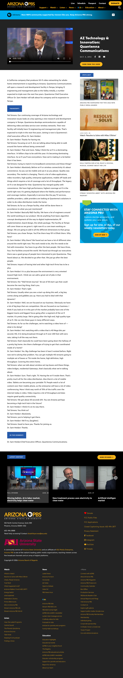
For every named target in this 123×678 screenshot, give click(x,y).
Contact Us (84, 605)
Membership (85, 617)
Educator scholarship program (52, 658)
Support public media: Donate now (92, 611)
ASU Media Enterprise (64, 550)
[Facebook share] (96, 57)
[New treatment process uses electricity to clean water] (73, 467)
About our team (47, 668)
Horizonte (45, 580)
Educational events (48, 643)
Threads (89, 549)
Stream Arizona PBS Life (12, 608)
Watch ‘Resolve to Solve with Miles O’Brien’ (98, 135)
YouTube (90, 544)
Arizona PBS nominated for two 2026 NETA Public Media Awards (97, 104)
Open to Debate (47, 586)
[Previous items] (7, 478)
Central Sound (9, 625)
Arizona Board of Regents (28, 560)
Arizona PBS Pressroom (88, 583)
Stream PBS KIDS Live (49, 607)
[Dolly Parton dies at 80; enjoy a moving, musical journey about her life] (99, 140)
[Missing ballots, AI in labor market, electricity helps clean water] (28, 467)
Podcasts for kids (48, 622)
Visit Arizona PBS (86, 602)
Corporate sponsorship (88, 624)
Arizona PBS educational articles (53, 652)
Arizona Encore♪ (9, 632)
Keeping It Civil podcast (12, 638)
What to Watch (9, 574)
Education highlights (49, 640)
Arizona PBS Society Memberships (92, 614)
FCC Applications (91, 522)
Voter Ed (45, 589)
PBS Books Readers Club (89, 596)
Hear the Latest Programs (13, 622)
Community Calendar (88, 586)
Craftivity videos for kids (50, 619)
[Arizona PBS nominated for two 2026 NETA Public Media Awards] (99, 80)
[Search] (119, 8)
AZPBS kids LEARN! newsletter (52, 613)
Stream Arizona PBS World (13, 611)
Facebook (89, 535)
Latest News (46, 574)
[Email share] (105, 57)
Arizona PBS (8, 553)
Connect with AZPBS (87, 574)
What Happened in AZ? (12, 586)
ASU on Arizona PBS (11, 605)
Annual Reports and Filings (89, 599)
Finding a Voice (9, 641)
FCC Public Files (90, 518)
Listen (6, 618)
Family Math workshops (50, 629)
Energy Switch (9, 592)
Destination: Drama (10, 599)
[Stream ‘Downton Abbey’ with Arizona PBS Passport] (99, 170)
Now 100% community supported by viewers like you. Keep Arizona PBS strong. (57, 15)
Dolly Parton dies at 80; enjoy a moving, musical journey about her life (97, 164)
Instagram (90, 540)
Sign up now (100, 235)
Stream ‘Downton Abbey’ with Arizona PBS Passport (97, 194)
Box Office (84, 589)
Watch (6, 569)
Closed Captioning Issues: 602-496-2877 (100, 526)
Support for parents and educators (53, 662)
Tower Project (85, 630)
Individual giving (86, 621)
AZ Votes (45, 583)
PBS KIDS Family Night (49, 610)
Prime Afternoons (10, 602)
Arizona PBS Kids (47, 604)
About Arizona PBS (87, 577)
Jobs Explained (9, 596)
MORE (106, 457)
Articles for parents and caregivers (53, 626)
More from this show (91, 64)
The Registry (46, 649)
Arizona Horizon (48, 577)
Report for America (48, 665)
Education (46, 635)
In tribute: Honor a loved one (90, 627)
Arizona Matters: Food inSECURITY (15, 589)
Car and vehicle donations (89, 633)
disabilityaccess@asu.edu (37, 534)
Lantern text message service (52, 616)
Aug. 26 (85, 133)
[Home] (21, 4)
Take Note (7, 635)
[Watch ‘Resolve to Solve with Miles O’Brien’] (99, 110)
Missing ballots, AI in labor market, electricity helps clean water (23, 499)
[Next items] (116, 478)
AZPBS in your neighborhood (52, 646)
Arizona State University (32, 550)
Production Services (87, 592)
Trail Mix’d (7, 583)
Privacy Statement (91, 531)
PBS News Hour (47, 592)
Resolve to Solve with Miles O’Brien (16, 577)
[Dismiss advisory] (113, 15)
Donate (90, 513)
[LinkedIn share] (101, 57)
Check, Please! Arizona (11, 580)
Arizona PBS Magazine (88, 580)
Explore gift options (87, 608)
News (44, 569)
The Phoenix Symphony (12, 628)
